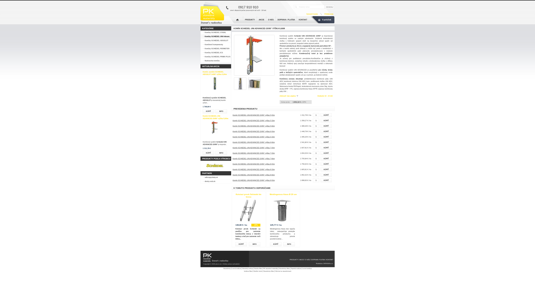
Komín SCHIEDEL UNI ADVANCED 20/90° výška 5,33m (254, 121)
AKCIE (261, 20)
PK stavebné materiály (270, 268)
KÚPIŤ (208, 111)
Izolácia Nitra (248, 271)
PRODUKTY (250, 20)
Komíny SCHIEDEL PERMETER (217, 49)
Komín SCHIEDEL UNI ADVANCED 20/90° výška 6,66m (254, 142)
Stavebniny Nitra (284, 268)
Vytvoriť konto (312, 14)
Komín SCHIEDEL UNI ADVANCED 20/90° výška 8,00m (254, 164)
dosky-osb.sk (210, 181)
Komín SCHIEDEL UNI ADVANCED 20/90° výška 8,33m (254, 170)
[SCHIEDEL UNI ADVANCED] (254, 55)
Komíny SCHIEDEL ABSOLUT (216, 41)
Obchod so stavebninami (283, 271)
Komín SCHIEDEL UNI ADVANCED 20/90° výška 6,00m (254, 131)
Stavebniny (227, 268)
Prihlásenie (328, 14)
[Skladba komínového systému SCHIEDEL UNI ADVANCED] (254, 89)
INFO (221, 111)
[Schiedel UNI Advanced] (240, 89)
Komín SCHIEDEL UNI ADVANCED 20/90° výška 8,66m (254, 175)
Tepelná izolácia (296, 268)
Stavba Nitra (258, 268)
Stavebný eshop (247, 268)
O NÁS (271, 20)
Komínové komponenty (214, 45)
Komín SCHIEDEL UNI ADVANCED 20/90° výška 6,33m (254, 137)
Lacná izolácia (236, 268)
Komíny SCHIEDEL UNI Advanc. (217, 36)
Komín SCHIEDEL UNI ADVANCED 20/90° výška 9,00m (254, 180)
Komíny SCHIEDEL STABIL (215, 32)
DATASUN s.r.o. (328, 263)
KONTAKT (303, 20)
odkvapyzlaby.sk (211, 177)
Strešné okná (257, 271)
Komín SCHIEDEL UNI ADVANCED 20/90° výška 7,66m (254, 159)
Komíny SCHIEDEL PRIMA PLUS (217, 57)
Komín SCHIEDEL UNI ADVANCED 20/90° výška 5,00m (254, 115)
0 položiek (326, 20)
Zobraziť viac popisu (288, 96)
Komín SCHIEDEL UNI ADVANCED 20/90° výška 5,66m (254, 126)
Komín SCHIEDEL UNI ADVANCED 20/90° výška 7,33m (254, 153)
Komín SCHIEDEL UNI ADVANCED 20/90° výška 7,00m (254, 148)
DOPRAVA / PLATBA (286, 20)
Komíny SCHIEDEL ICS (214, 53)
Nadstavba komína (212, 61)
